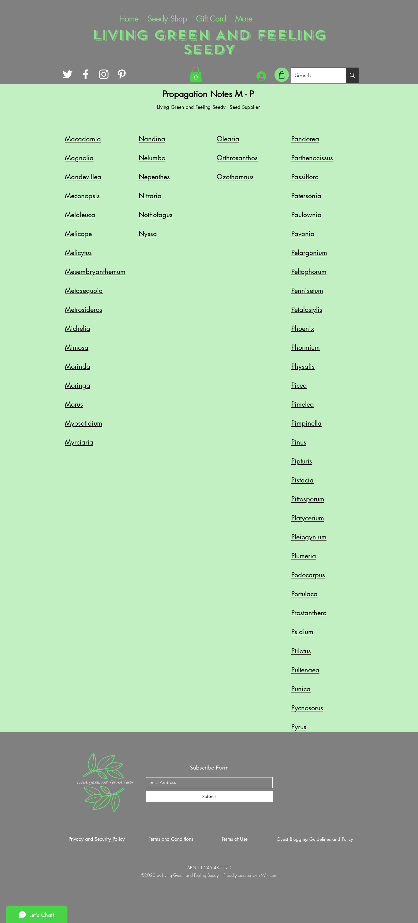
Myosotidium (83, 423)
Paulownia (306, 214)
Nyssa (148, 233)
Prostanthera (309, 612)
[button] (195, 74)
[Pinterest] (121, 74)
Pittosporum (307, 499)
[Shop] (281, 75)
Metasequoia (84, 290)
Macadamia (83, 139)
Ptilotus (301, 651)
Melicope (78, 233)
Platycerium (307, 518)
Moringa (77, 385)
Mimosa (76, 347)
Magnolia (79, 157)
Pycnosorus (307, 707)
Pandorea (305, 139)
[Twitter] (67, 74)
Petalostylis (306, 309)
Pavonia (303, 233)
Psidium (302, 631)
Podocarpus (308, 574)
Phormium (305, 347)
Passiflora (305, 176)
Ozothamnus (235, 176)
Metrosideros (83, 309)
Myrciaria (79, 442)
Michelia (77, 328)
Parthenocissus (312, 157)
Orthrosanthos (237, 157)
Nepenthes (154, 176)
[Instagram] (103, 74)
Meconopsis (82, 195)
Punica (301, 689)
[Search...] (352, 75)
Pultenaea (305, 670)
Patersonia (306, 195)
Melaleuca (80, 214)
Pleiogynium (309, 537)
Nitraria (150, 195)
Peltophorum (309, 271)
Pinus (298, 442)
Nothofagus (156, 214)
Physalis (303, 366)
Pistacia (302, 480)
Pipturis (301, 461)
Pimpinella (306, 423)
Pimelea (302, 404)
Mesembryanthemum (95, 271)
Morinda (77, 366)
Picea (299, 385)
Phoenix (302, 328)
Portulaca (304, 593)
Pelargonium (309, 252)
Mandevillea (83, 176)
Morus (74, 404)
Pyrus (298, 726)
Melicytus (78, 252)
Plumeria (303, 556)
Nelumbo (152, 157)
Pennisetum (307, 290)
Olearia (228, 139)
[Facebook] (85, 74)
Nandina (152, 139)
